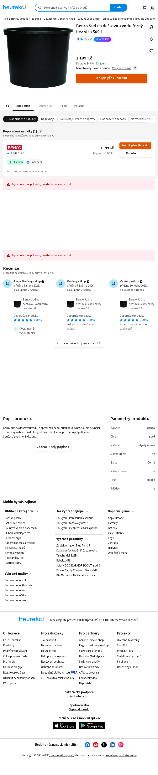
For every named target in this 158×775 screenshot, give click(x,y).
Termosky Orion (14, 553)
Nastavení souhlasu (53, 662)
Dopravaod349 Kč (103, 153)
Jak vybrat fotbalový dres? (72, 523)
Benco (34, 290)
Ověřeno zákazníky (128, 640)
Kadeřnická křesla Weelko (20, 543)
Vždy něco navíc (121, 68)
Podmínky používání (15, 651)
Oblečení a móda (118, 553)
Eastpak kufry (13, 563)
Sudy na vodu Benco (89, 19)
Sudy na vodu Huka (16, 601)
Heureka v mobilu (51, 646)
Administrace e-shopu (92, 640)
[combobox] (72, 8)
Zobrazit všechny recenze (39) (78, 343)
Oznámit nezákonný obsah (19, 678)
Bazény (112, 528)
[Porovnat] (151, 27)
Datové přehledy (89, 667)
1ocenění (36, 162)
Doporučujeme (119, 511)
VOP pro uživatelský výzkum (58, 678)
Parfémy (113, 523)
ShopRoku (123, 646)
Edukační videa (88, 678)
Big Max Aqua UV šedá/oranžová (75, 576)
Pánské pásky (13, 518)
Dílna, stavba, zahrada (16, 19)
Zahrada (36, 19)
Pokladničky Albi (14, 558)
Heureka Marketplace (92, 656)
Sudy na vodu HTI (15, 581)
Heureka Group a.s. (61, 755)
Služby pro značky (89, 662)
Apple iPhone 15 (117, 518)
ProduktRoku (125, 651)
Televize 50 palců (15, 548)
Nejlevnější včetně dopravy (77, 119)
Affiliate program (89, 673)
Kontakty (8, 646)
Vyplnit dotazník (79, 709)
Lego (111, 538)
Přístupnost (10, 683)
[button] (23, 106)
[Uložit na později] (151, 51)
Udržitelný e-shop (128, 667)
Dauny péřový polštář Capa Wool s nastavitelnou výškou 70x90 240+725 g (79, 551)
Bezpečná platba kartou (55, 673)
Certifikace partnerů (129, 656)
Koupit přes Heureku (135, 145)
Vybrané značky (16, 574)
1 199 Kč (107, 148)
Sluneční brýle (13, 538)
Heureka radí (48, 651)
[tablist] (55, 106)
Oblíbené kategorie (19, 511)
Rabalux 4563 (64, 561)
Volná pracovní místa (15, 656)
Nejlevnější (48, 119)
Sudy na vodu (67, 19)
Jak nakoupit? (49, 640)
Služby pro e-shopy (90, 651)
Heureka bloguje (13, 667)
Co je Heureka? (12, 640)
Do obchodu (135, 153)
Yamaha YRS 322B (66, 556)
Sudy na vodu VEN (15, 596)
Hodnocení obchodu (113, 119)
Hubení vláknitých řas (17, 533)
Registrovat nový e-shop (94, 646)
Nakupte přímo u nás (53, 656)
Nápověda (85, 683)
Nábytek (113, 548)
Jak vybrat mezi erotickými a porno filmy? (79, 528)
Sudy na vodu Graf (15, 591)
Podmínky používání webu (121, 755)
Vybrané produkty (69, 539)
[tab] (23, 106)
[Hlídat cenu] (151, 39)
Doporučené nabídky (22, 119)
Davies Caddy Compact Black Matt (76, 571)
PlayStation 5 (116, 533)
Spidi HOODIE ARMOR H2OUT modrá (78, 566)
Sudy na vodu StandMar (19, 586)
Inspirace (122, 662)
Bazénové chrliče (15, 523)
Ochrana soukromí (52, 667)
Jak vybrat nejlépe (70, 511)
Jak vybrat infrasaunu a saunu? (74, 518)
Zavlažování (50, 19)
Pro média (9, 662)
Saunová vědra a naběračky (21, 528)
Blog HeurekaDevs (14, 673)
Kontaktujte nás (79, 697)
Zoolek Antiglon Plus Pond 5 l (73, 546)
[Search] (7, 106)
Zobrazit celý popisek (53, 447)
